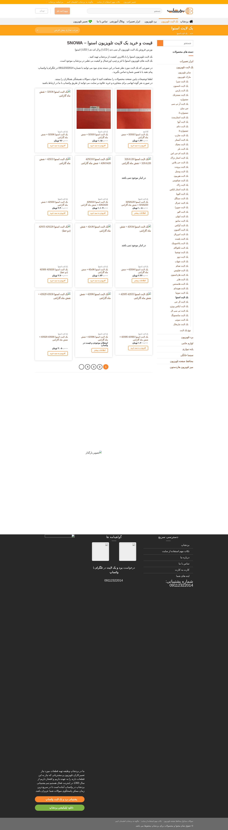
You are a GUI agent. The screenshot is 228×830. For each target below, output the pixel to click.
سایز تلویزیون (184, 72)
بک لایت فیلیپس (181, 270)
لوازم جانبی (187, 343)
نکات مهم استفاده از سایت (108, 2)
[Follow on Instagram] (45, 2)
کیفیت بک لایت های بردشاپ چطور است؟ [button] (119, 437)
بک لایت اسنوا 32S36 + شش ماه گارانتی (54, 136)
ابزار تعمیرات (133, 21)
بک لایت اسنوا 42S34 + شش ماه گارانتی (134, 271)
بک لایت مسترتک (180, 95)
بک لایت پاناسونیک (180, 243)
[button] (41, 11)
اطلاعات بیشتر (140, 213)
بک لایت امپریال (181, 234)
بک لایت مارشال (180, 324)
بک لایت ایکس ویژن (179, 306)
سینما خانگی (186, 355)
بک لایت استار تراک (179, 158)
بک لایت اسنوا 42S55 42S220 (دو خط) (54, 271)
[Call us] (39, 2)
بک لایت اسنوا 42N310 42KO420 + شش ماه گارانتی (94, 203)
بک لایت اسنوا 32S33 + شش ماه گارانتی (94, 136)
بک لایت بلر (183, 149)
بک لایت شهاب (181, 261)
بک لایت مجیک (181, 144)
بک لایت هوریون (181, 176)
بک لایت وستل (181, 171)
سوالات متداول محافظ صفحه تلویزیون (178, 821)
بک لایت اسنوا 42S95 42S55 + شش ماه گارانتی (134, 338)
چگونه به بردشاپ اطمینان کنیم (80, 2)
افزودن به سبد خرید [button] (138, 145)
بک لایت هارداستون (179, 274)
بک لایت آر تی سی (179, 104)
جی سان (184, 108)
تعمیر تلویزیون (129, 2)
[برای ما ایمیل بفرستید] (42, 2)
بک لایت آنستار (181, 140)
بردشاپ (184, 21)
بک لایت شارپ (181, 135)
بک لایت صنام (182, 265)
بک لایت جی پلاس (180, 162)
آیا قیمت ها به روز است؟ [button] (129, 426)
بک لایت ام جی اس (179, 153)
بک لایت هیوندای (180, 288)
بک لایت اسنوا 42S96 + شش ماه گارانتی (94, 338)
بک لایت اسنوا (181, 297)
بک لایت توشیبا (181, 252)
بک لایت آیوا (182, 122)
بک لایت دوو (182, 257)
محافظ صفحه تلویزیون (181, 361)
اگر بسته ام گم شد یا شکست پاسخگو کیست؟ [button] (116, 512)
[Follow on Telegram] (36, 2)
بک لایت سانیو (181, 221)
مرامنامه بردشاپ (56, 2)
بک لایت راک (182, 184)
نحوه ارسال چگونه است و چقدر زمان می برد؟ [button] (115, 458)
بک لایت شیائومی (180, 180)
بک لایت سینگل (181, 198)
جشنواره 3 (183, 131)
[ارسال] (89, 11)
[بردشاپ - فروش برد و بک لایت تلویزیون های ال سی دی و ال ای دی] (180, 11)
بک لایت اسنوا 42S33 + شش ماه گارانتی (54, 203)
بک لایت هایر (182, 279)
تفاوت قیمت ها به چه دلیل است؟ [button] (124, 447)
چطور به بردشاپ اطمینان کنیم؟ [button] (125, 469)
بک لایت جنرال (181, 203)
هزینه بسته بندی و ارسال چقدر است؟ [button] (121, 502)
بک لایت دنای (182, 126)
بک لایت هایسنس (180, 283)
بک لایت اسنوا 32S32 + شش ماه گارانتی (134, 136)
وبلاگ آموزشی (117, 21)
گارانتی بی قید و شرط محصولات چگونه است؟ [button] (115, 382)
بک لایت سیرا (182, 81)
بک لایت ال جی (181, 302)
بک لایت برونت (181, 167)
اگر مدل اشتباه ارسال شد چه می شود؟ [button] (120, 480)
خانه (191, 33)
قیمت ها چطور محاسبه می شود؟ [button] (124, 491)
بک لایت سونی (181, 320)
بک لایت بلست (181, 239)
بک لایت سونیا (181, 292)
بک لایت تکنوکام (181, 248)
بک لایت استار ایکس (179, 189)
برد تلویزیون (151, 21)
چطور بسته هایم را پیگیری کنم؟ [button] (125, 523)
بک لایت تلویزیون (169, 21)
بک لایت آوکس (181, 225)
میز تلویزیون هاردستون (181, 367)
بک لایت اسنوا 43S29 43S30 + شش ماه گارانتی (53, 338)
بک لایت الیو (182, 212)
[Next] (81, 366)
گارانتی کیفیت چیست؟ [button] (131, 415)
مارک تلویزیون (184, 77)
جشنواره (184, 99)
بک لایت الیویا (182, 193)
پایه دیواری (187, 349)
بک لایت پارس (181, 90)
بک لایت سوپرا (181, 207)
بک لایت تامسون (180, 86)
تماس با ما (102, 21)
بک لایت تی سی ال (179, 311)
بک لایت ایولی (181, 216)
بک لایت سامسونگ (179, 315)
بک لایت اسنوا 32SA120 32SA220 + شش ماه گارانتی (134, 203)
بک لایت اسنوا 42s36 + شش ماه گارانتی (94, 271)
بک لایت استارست (179, 117)
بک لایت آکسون (181, 230)
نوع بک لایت (185, 330)
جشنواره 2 (183, 113)
